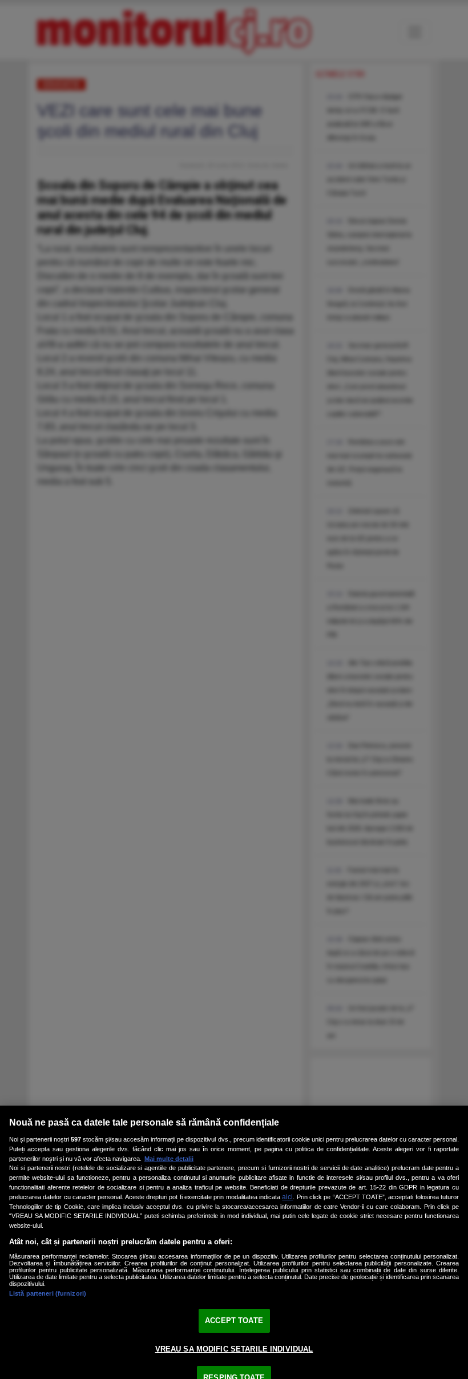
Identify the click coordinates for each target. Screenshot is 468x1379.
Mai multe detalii (168, 1158)
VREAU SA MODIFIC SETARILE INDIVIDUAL (234, 1349)
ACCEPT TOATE (234, 1320)
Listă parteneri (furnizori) (47, 1293)
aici (287, 1197)
